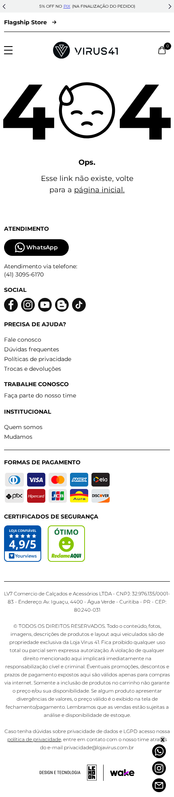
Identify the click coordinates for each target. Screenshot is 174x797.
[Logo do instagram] (28, 305)
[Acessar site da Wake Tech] (122, 772)
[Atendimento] (159, 785)
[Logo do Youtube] (45, 305)
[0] (162, 50)
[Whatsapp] (159, 751)
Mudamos (18, 436)
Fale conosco (22, 339)
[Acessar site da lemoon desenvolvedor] (72, 773)
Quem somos (23, 427)
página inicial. (99, 189)
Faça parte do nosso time (40, 395)
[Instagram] (159, 768)
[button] (4, 6)
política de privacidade (34, 739)
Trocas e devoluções (32, 368)
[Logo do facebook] (11, 305)
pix (67, 6)
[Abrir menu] (8, 50)
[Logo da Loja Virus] (85, 50)
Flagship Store (25, 22)
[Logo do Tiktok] (79, 305)
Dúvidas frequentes (31, 349)
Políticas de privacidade (37, 359)
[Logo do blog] (62, 305)
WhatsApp (42, 247)
